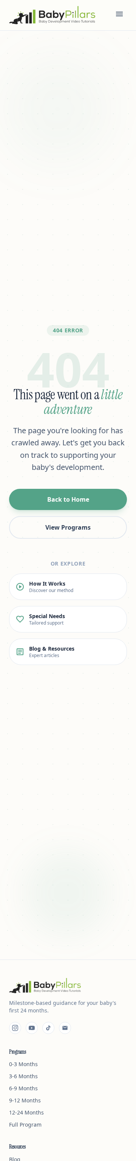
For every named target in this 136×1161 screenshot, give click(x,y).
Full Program (25, 1124)
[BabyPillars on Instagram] (15, 1028)
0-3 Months (23, 1064)
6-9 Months (23, 1088)
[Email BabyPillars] (65, 1028)
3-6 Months (23, 1076)
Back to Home (68, 499)
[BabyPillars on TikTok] (48, 1028)
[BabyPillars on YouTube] (32, 1028)
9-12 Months (25, 1100)
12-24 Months (26, 1112)
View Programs (68, 527)
